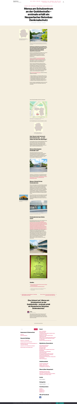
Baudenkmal (32, 288)
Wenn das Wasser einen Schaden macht (26, 347)
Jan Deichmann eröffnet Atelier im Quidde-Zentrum (47, 333)
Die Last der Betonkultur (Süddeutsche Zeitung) (37, 286)
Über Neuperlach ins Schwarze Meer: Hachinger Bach (47, 356)
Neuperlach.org (15, 1)
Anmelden (41, 388)
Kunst (60, 1)
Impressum (22, 334)
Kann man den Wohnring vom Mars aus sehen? (46, 353)
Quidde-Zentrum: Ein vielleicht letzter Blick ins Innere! (47, 337)
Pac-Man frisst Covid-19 (43, 334)
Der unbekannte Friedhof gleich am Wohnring (46, 354)
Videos (48, 1)
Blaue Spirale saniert (42, 332)
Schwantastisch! (41, 357)
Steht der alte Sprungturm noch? (44, 355)
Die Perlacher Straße (42, 347)
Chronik (55, 1)
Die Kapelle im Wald (42, 348)
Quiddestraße (33, 289)
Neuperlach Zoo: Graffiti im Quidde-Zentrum (46, 335)
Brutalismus (41, 288)
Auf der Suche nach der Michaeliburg (45, 351)
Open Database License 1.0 (39, 133)
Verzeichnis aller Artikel (44, 1)
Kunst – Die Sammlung (42, 331)
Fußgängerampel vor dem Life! (44, 365)
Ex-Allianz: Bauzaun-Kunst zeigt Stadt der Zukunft (46, 338)
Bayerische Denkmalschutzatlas (35, 72)
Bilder (58, 1)
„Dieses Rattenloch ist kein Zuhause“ (44, 372)
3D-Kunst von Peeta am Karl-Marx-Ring (45, 340)
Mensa (31, 289)
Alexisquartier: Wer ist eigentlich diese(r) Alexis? (46, 349)
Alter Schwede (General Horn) (44, 345)
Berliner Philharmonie (36, 288)
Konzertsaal (44, 288)
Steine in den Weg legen (43, 358)
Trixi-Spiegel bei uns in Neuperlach (44, 366)
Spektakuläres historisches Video (44, 371)
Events (31, 1)
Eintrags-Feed (41, 389)
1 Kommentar (44, 22)
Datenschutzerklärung (23, 335)
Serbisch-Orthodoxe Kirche (43, 346)
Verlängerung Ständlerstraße (43, 363)
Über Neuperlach (52, 1)
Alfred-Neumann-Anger (43, 352)
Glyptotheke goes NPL (42, 336)
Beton (39, 288)
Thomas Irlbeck (34, 22)
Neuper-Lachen (38, 1)
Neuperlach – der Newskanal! (24, 340)
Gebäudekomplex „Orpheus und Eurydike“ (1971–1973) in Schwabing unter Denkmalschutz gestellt (38, 177)
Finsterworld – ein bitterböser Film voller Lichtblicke (47, 373)
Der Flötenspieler (42, 339)
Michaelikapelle (41, 350)
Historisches (34, 1)
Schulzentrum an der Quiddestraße (39, 289)
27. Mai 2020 (39, 22)
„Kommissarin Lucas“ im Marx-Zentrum (45, 374)
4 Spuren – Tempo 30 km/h (43, 364)
